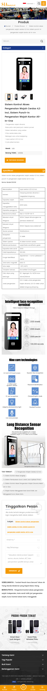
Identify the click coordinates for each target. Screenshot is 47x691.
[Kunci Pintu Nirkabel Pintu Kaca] (32, 626)
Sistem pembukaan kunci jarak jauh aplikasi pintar (23, 480)
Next (44, 633)
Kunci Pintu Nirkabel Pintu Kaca (32, 638)
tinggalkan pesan (23, 687)
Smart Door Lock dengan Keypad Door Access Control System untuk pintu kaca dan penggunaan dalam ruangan (15, 638)
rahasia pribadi (26, 679)
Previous (2, 633)
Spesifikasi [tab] (8, 170)
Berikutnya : (8, 589)
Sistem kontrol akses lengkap (15, 476)
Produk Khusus (20, 26)
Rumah (8, 26)
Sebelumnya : (8, 582)
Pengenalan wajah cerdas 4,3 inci (29, 472)
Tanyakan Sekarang (16, 160)
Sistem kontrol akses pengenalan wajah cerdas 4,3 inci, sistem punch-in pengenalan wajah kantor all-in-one (23, 527)
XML (17, 679)
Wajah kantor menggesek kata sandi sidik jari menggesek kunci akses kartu (20, 492)
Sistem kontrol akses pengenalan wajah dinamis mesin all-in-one (23, 485)
